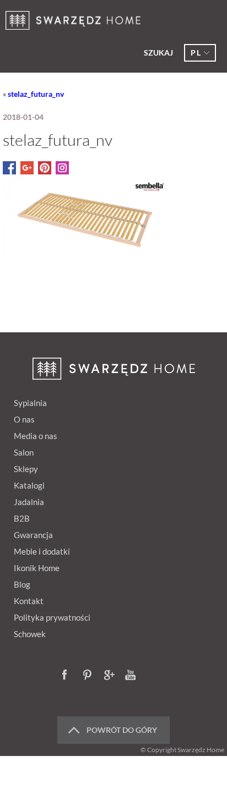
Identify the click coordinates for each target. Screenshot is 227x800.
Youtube (130, 676)
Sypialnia (30, 403)
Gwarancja (33, 535)
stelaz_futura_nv (36, 93)
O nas (24, 419)
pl (196, 52)
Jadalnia (29, 502)
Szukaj (158, 52)
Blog (22, 584)
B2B (22, 518)
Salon (24, 452)
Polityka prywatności (52, 617)
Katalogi (29, 485)
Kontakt (29, 601)
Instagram (151, 676)
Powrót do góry (122, 730)
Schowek (30, 634)
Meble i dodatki (42, 551)
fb (67, 676)
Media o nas (35, 436)
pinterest (88, 676)
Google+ (109, 676)
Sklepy (26, 469)
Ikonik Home (37, 568)
